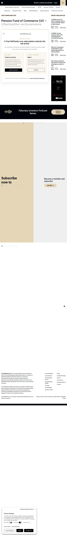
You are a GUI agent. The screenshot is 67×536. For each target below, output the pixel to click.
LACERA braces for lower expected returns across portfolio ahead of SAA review (58, 22)
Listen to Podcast (58, 111)
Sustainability (33, 11)
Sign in (36, 70)
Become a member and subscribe (43, 3)
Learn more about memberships (37, 78)
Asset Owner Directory (12, 7)
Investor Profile (48, 7)
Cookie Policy (56, 396)
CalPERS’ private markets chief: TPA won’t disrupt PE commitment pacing (57, 36)
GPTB (39, 7)
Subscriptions (44, 11)
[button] (63, 3)
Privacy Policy (39, 396)
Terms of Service (48, 396)
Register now (13, 70)
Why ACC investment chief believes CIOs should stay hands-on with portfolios (57, 49)
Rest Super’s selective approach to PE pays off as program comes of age (58, 63)
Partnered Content (57, 11)
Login (55, 3)
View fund (63, 27)
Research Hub (17, 11)
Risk (25, 11)
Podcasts (7, 11)
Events (58, 7)
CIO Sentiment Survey (28, 7)
